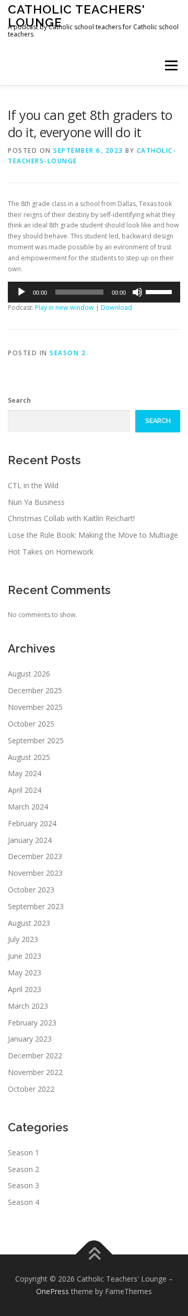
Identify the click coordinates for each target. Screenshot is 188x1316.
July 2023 (23, 939)
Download (116, 307)
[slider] (160, 291)
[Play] (21, 292)
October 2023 (31, 890)
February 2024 (32, 823)
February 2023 (32, 1023)
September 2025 (36, 740)
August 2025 (29, 757)
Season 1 (23, 1152)
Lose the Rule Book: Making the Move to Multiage (93, 535)
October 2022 (31, 1089)
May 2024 (24, 773)
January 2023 (30, 1039)
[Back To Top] (94, 1254)
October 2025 (31, 724)
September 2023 (36, 906)
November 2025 (35, 707)
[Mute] (137, 292)
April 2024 (24, 790)
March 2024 (28, 807)
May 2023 (24, 972)
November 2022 (35, 1072)
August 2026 (29, 674)
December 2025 (35, 690)
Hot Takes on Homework (50, 552)
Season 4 (23, 1202)
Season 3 (23, 1185)
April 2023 (24, 989)
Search (19, 400)
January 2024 (30, 840)
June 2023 (24, 956)
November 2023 (35, 873)
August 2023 (29, 923)
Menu (170, 65)
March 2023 (28, 1006)
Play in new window (64, 307)
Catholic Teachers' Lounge (76, 15)
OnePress (52, 1291)
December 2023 (35, 856)
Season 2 (68, 352)
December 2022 (35, 1055)
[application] (94, 292)
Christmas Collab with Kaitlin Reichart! (71, 518)
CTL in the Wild (33, 485)
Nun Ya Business (36, 502)
